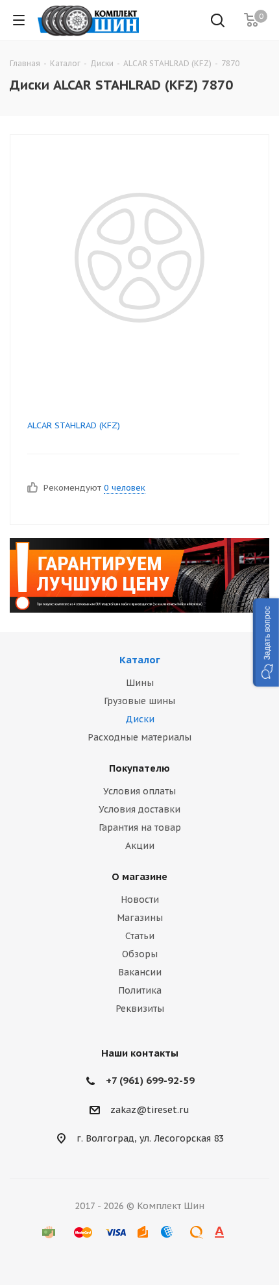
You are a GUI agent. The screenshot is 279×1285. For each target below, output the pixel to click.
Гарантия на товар (140, 827)
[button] (266, 642)
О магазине (139, 876)
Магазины (140, 918)
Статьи (139, 936)
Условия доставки (139, 809)
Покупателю (139, 768)
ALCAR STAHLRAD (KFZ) (73, 425)
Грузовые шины (139, 701)
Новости (140, 899)
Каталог (139, 660)
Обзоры (140, 954)
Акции (139, 845)
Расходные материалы (139, 737)
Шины (140, 683)
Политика (140, 990)
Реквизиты (139, 1008)
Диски (139, 719)
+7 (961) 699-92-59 (150, 1080)
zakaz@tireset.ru (149, 1110)
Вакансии (140, 972)
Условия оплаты (139, 791)
